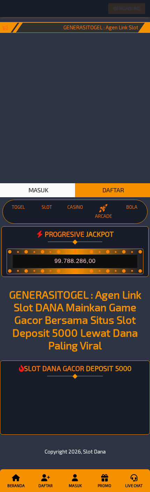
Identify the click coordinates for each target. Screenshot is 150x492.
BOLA (131, 207)
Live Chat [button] (134, 485)
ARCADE (103, 216)
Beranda (16, 485)
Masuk (75, 485)
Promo (104, 485)
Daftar (45, 485)
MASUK (37, 190)
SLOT (47, 207)
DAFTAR (112, 190)
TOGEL (18, 207)
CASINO (75, 207)
